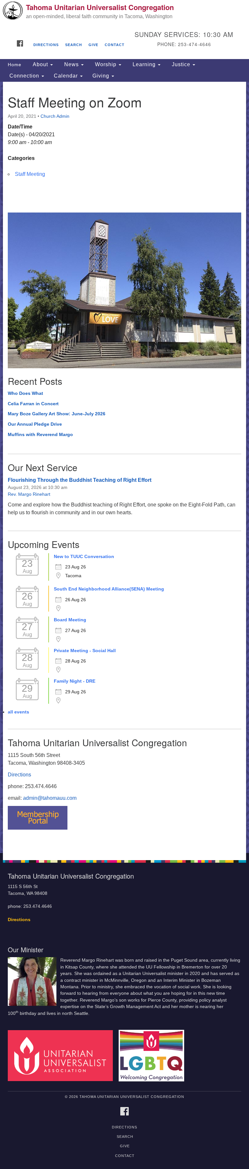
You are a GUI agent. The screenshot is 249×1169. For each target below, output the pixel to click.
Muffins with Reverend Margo (40, 434)
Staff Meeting (30, 174)
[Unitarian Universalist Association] (62, 1055)
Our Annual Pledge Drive (35, 424)
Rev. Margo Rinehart (29, 494)
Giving (101, 76)
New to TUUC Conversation (84, 556)
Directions (46, 45)
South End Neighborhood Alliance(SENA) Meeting (109, 588)
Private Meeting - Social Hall (85, 650)
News (71, 64)
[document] (124, 467)
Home (14, 64)
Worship (105, 64)
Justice (181, 64)
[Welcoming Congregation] (154, 1055)
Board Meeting (70, 619)
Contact (114, 45)
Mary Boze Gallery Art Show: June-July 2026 (56, 413)
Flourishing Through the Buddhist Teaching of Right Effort (79, 480)
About (40, 64)
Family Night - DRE (74, 681)
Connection (24, 76)
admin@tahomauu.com (50, 798)
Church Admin (55, 116)
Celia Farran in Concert (33, 403)
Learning (144, 64)
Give (93, 45)
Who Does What (25, 393)
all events (18, 711)
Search (73, 45)
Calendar (66, 76)
